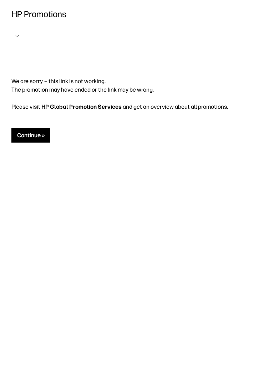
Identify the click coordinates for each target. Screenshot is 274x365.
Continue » (31, 135)
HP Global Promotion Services (81, 106)
